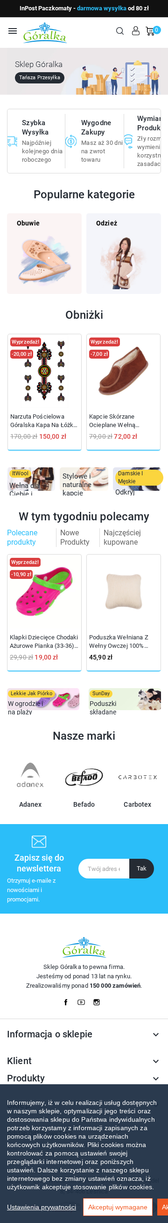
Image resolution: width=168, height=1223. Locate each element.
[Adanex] (30, 792)
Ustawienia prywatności (41, 1207)
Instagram (99, 1000)
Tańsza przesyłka (39, 78)
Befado (84, 804)
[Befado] (84, 792)
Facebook (69, 1000)
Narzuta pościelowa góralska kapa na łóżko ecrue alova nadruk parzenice (43, 421)
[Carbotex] (138, 792)
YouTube (84, 1000)
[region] (84, 1153)
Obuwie (28, 223)
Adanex (30, 804)
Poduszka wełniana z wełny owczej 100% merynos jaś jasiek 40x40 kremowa (118, 642)
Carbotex (137, 804)
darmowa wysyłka (101, 8)
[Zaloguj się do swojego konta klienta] (136, 31)
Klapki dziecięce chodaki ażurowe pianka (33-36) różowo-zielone (44, 642)
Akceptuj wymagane (117, 1207)
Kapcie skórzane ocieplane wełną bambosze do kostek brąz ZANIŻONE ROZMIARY (118, 421)
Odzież (106, 223)
